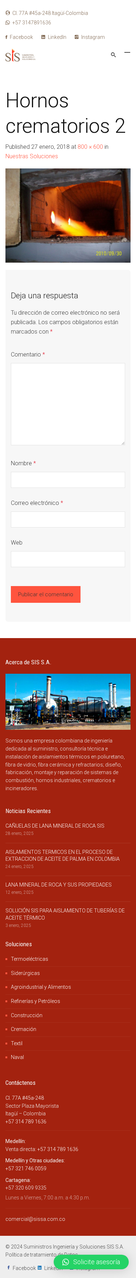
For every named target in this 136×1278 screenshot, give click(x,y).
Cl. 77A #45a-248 (24, 1098)
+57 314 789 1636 (25, 1121)
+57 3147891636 (31, 22)
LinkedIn (56, 37)
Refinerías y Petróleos (35, 1001)
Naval (17, 1057)
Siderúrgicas (25, 973)
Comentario (28, 354)
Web (16, 542)
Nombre (23, 463)
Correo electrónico (37, 502)
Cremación (23, 1029)
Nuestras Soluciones (31, 156)
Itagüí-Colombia (50, 13)
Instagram (92, 37)
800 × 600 (90, 146)
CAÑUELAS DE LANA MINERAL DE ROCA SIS (54, 826)
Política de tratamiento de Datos (41, 1255)
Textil (16, 1043)
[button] (91, 1262)
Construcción (26, 1015)
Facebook (21, 37)
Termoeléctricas (29, 959)
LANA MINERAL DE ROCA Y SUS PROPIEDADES (58, 885)
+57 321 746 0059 (25, 1168)
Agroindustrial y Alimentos (41, 987)
